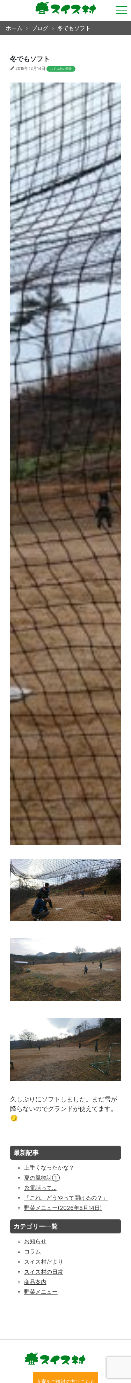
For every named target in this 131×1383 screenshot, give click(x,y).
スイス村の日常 (61, 69)
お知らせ (35, 1241)
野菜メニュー (41, 1291)
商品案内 (35, 1281)
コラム (32, 1251)
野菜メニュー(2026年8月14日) (63, 1207)
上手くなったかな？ (49, 1167)
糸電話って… (40, 1187)
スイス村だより (43, 1261)
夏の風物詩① (42, 1177)
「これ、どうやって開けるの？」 (66, 1197)
